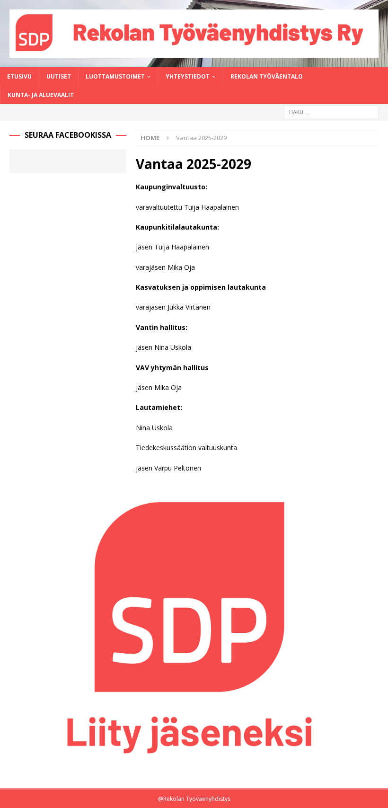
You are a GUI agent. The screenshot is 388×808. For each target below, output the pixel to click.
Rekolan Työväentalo (266, 76)
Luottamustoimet (115, 76)
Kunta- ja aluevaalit (41, 95)
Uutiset (58, 76)
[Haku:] (331, 111)
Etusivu (19, 76)
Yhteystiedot (188, 76)
